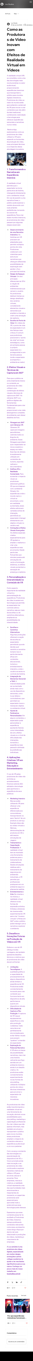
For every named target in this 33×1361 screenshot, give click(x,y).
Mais (15, 14)
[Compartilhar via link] (21, 1282)
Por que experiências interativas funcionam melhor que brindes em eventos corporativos (16, 1317)
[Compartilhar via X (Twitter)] (12, 1282)
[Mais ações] (25, 24)
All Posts (7, 14)
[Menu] (31, 2)
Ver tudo (23, 1295)
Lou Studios (9, 4)
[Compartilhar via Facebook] (8, 1282)
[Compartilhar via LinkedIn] (17, 1282)
